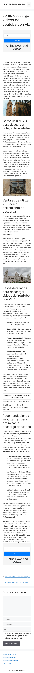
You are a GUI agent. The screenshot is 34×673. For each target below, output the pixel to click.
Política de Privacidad (10, 661)
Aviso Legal (7, 664)
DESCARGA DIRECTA (14, 4)
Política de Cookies (9, 658)
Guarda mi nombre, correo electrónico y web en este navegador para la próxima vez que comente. (18, 636)
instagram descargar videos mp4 (16, 582)
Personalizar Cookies (10, 655)
